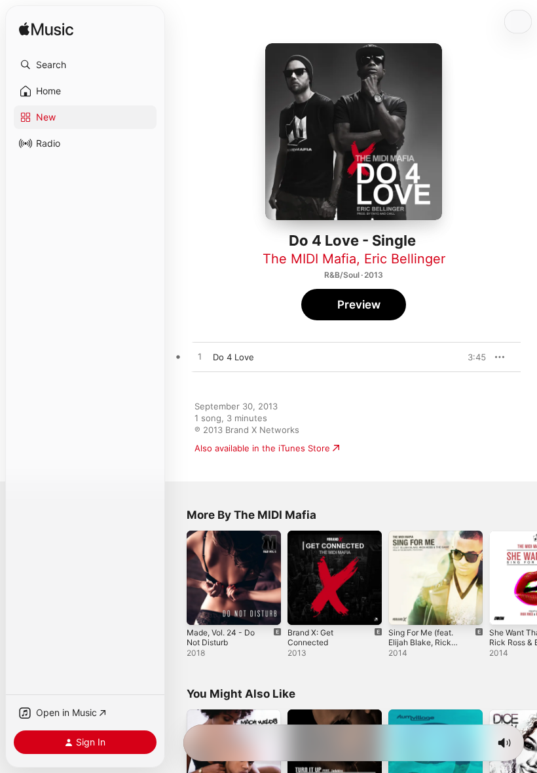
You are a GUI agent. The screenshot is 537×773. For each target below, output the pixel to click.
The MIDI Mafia (309, 259)
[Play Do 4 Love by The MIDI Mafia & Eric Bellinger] (200, 357)
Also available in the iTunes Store (262, 448)
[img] (46, 29)
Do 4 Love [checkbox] (233, 357)
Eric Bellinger (404, 259)
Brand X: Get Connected (310, 637)
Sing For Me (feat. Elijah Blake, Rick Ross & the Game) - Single (423, 647)
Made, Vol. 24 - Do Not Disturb (221, 637)
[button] (85, 65)
